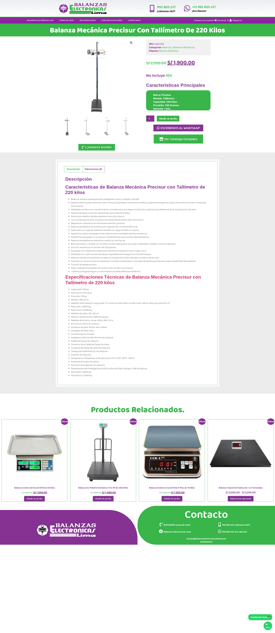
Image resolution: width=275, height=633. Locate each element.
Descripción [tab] (73, 169)
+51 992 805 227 (203, 6)
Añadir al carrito (168, 118)
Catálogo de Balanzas (111, 20)
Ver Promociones (87, 20)
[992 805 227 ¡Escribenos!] (220, 531)
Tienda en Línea (66, 20)
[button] (131, 42)
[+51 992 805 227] (186, 8)
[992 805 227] (151, 8)
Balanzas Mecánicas (184, 47)
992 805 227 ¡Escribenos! (234, 531)
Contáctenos (134, 20)
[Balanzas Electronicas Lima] (161, 531)
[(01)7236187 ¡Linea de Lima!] (161, 524)
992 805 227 (166, 7)
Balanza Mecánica (168, 50)
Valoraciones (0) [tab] (93, 169)
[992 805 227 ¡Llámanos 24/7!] (220, 524)
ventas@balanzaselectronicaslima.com (206, 538)
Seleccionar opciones (240, 498)
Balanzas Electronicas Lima (177, 531)
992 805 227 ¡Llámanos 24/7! (236, 524)
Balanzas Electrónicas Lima (40, 20)
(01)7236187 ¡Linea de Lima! (177, 524)
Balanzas (167, 47)
